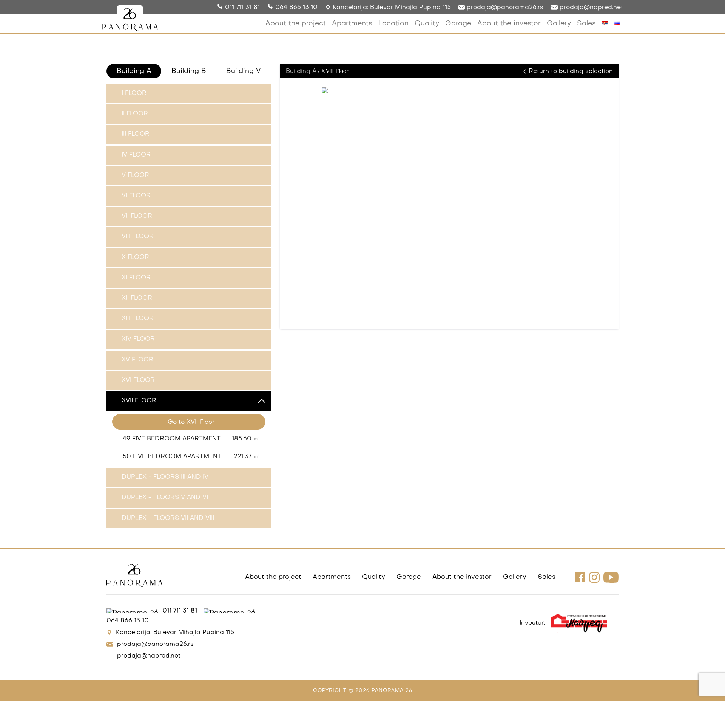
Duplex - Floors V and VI (165, 498)
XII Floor (137, 298)
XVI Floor (138, 380)
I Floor (134, 93)
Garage (458, 23)
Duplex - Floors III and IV (165, 477)
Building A (134, 71)
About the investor (509, 23)
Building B (188, 71)
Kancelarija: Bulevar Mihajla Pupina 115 (391, 8)
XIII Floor (138, 319)
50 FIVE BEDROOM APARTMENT (191, 457)
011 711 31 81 (242, 8)
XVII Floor (139, 401)
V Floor (135, 175)
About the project (295, 23)
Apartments (352, 23)
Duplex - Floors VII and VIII (168, 518)
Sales (586, 23)
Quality (427, 23)
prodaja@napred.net (590, 8)
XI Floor (136, 278)
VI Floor (136, 196)
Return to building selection (570, 71)
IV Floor (136, 155)
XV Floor (137, 360)
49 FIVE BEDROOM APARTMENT (191, 439)
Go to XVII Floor (191, 422)
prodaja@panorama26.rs (504, 8)
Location (393, 23)
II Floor (135, 114)
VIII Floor (138, 237)
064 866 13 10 (296, 8)
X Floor (135, 257)
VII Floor (137, 216)
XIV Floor (138, 339)
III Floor (136, 134)
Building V (243, 71)
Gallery (559, 23)
